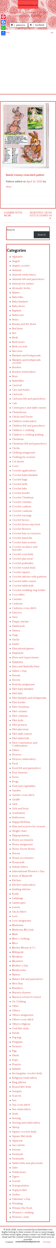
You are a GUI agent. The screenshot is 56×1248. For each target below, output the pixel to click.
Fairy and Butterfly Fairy (26, 666)
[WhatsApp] (3, 27)
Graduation (18, 813)
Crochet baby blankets (25, 475)
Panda (15, 1033)
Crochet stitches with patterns (29, 576)
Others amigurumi (22, 1015)
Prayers (16, 1064)
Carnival (17, 385)
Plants (15, 1055)
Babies (16, 292)
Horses (16, 853)
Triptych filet (19, 1190)
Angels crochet (20, 265)
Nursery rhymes (21, 992)
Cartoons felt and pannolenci (29, 398)
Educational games (23, 648)
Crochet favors (20, 520)
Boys (15, 376)
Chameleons (19, 412)
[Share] (3, 33)
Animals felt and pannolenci (28, 279)
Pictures (16, 1046)
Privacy (47, 1242)
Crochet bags (19, 479)
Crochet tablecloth (23, 585)
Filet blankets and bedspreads (29, 698)
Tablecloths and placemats (27, 1163)
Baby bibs (17, 297)
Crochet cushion (21, 506)
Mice (15, 943)
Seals (15, 1113)
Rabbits (16, 1068)
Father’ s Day (19, 671)
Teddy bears (19, 1172)
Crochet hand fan (22, 538)
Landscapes (19, 902)
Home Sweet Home (23, 849)
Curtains (17, 599)
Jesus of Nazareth (22, 875)
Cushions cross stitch (24, 608)
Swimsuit (17, 1154)
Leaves (16, 907)
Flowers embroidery (24, 759)
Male (15, 934)
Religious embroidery (24, 1077)
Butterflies (18, 380)
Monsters (17, 961)
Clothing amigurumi (23, 452)
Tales (15, 1167)
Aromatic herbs (21, 288)
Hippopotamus (20, 835)
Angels (16, 261)
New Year (17, 983)
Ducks (15, 639)
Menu (6, 32)
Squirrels (17, 1140)
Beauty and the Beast (24, 324)
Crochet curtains (21, 502)
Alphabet (17, 256)
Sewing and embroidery (26, 1122)
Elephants (17, 653)
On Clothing (19, 1001)
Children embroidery (24, 421)
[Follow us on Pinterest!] (19, 26)
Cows (15, 466)
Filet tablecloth (20, 738)
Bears (15, 319)
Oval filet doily (20, 1028)
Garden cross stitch (23, 795)
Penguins (17, 1042)
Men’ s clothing (20, 938)
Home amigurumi (22, 844)
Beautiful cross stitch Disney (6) (40, 214)
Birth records (19, 346)
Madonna (17, 925)
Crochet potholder (22, 563)
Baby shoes (18, 306)
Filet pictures (19, 724)
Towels (16, 1181)
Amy (8, 186)
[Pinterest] (3, 17)
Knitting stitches (21, 889)
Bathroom (18, 315)
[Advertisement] (28, 65)
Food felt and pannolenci (26, 768)
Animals (16, 270)
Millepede (18, 952)
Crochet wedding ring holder (29, 590)
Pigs (14, 1051)
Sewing (16, 1118)
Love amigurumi (21, 920)
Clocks (16, 448)
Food (15, 763)
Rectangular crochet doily (27, 1073)
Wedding (17, 1203)
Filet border (19, 702)
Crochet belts (19, 484)
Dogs (15, 635)
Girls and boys (20, 808)
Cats (14, 403)
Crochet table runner (24, 581)
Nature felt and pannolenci (27, 979)
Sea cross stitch (21, 1104)
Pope (15, 1060)
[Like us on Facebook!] (37, 26)
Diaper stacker (20, 621)
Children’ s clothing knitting (27, 434)
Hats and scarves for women (28, 826)
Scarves (16, 1095)
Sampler (17, 1091)
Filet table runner (22, 733)
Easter (15, 644)
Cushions (17, 603)
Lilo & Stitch (19, 911)
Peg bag (16, 1037)
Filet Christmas (20, 706)
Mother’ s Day (20, 965)
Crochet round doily (23, 567)
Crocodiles (18, 594)
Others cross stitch (23, 1019)
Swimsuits (18, 1158)
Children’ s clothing (23, 430)
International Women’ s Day (28, 871)
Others (16, 1010)
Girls (14, 804)
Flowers (16, 754)
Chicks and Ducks (22, 416)
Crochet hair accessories (26, 533)
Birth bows (18, 342)
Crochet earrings (22, 515)
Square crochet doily (24, 1131)
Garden (16, 790)
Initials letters (20, 866)
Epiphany (17, 662)
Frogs (15, 781)
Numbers (17, 988)
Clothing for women (23, 457)
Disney (16, 630)
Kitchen (16, 880)
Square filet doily (22, 1136)
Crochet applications (24, 470)
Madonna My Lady (23, 929)
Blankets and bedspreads (26, 355)
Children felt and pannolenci (28, 425)
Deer (15, 617)
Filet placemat (20, 729)
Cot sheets (18, 461)
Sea (14, 1100)
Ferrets (16, 680)
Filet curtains (19, 711)
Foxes (15, 777)
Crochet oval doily (22, 554)
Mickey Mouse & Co (23, 947)
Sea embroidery (21, 1109)
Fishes (15, 750)
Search (11, 229)
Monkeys (17, 956)
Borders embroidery (24, 371)
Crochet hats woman (24, 542)
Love (15, 916)
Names (16, 974)
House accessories (23, 857)
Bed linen (17, 328)
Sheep (15, 1127)
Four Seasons (19, 772)
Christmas (18, 439)
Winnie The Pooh (22, 1208)
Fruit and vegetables (23, 786)
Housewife (18, 862)
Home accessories (22, 840)
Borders (16, 367)
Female (16, 675)
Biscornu (17, 351)
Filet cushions (20, 715)
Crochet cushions (22, 511)
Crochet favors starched (26, 524)
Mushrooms (19, 970)
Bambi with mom (13, 214)
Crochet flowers (21, 529)
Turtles (16, 1194)
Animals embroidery (24, 274)
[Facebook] (3, 22)
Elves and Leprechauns (25, 657)
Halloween (18, 817)
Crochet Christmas (23, 497)
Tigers (15, 1176)
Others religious (21, 1024)
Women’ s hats (20, 1217)
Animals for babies (23, 283)
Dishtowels (18, 626)
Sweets (16, 1149)
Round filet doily (21, 1086)
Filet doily (17, 720)
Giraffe (16, 799)
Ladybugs (17, 898)
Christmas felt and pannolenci (29, 443)
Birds (15, 337)
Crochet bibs (19, 488)
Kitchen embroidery (23, 884)
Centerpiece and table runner (29, 407)
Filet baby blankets (22, 689)
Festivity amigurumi (23, 684)
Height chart (19, 831)
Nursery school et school (26, 997)
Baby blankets (20, 301)
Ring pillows (19, 1082)
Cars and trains (20, 389)
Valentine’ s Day (21, 1199)
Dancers (17, 612)
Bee (14, 333)
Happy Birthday (21, 822)
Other (15, 1006)
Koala (15, 893)
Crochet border (21, 493)
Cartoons (17, 394)
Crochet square (21, 572)
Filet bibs (17, 693)
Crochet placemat (22, 558)
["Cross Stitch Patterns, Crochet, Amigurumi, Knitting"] (28, 4)
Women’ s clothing (23, 1212)
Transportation (20, 1185)
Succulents (18, 1145)
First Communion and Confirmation (24, 744)
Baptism (16, 310)
